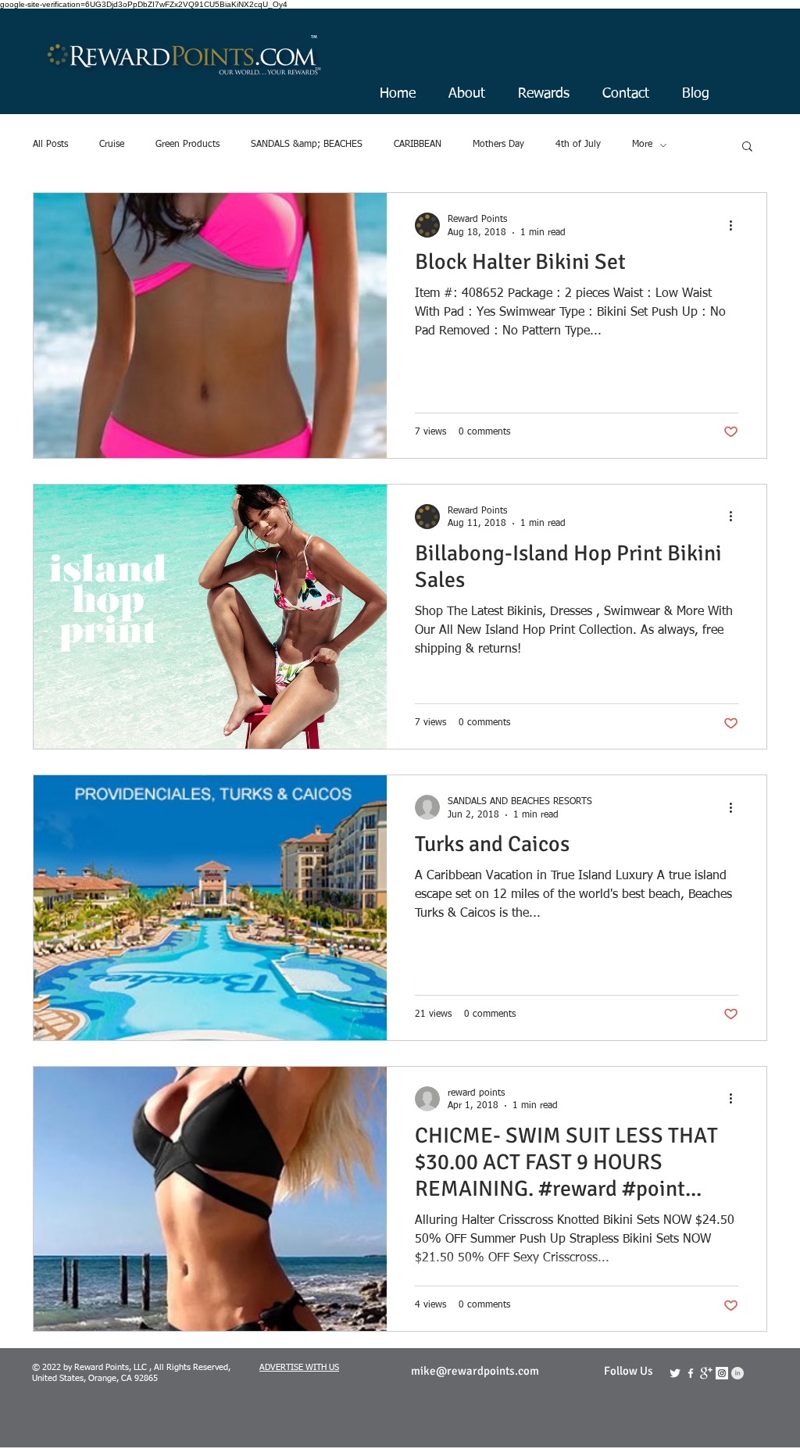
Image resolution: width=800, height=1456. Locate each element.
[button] (747, 147)
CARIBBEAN (417, 144)
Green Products (187, 144)
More (642, 144)
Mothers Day (498, 144)
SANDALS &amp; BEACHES (306, 144)
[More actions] (736, 225)
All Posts (50, 144)
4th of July (578, 144)
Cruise (111, 144)
